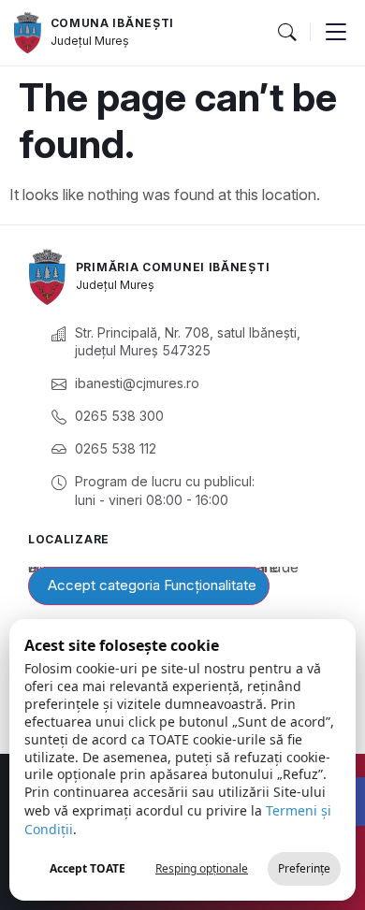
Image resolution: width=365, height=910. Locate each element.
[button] (286, 33)
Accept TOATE (87, 868)
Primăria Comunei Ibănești (173, 267)
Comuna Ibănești (113, 23)
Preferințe (304, 868)
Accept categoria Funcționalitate (152, 585)
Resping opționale (201, 868)
